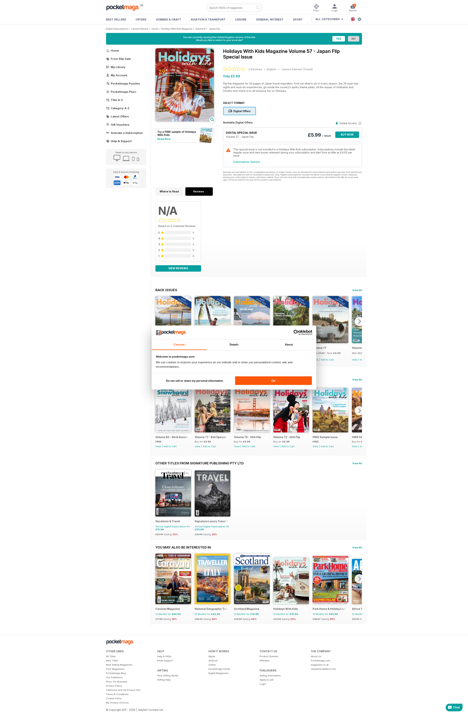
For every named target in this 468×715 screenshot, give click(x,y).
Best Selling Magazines (119, 664)
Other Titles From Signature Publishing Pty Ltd (199, 463)
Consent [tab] (179, 344)
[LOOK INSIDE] (184, 120)
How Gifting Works (167, 675)
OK (273, 380)
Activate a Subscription (127, 133)
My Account (119, 75)
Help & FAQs (164, 656)
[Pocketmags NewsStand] (124, 7)
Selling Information (270, 675)
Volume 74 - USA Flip (247, 437)
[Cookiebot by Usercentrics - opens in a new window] (296, 332)
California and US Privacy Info (123, 689)
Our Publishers (114, 677)
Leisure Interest (139, 28)
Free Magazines (115, 668)
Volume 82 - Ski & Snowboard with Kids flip (172, 437)
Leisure (240, 19)
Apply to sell (266, 679)
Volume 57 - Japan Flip (207, 28)
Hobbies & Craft (168, 19)
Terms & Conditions (117, 694)
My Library (118, 67)
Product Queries (269, 656)
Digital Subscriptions (117, 28)
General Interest (270, 19)
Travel (154, 28)
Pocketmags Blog (116, 673)
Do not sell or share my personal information (194, 380)
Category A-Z (120, 108)
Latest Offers (120, 116)
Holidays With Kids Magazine (176, 28)
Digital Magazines (218, 673)
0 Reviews (255, 69)
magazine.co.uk (320, 664)
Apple (211, 656)
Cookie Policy (114, 698)
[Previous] (158, 321)
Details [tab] (234, 344)
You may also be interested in (183, 547)
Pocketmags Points (219, 668)
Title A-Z (117, 100)
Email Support (165, 660)
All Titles (111, 656)
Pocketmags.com (320, 660)
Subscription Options (246, 161)
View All (357, 290)
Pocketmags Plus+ (124, 91)
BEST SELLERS (116, 19)
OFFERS (141, 19)
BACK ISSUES (166, 290)
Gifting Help (164, 679)
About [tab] (289, 344)
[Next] (359, 321)
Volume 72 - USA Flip (286, 437)
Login (263, 683)
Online (212, 664)
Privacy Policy (114, 685)
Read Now (164, 138)
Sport (298, 19)
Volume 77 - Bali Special (210, 437)
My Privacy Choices (117, 702)
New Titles (112, 660)
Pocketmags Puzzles (125, 83)
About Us (316, 656)
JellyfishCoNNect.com (323, 668)
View (355, 359)
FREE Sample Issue (325, 437)
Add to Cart (327, 359)
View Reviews (178, 268)
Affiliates (264, 660)
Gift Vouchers (120, 124)
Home (115, 50)
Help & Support (121, 141)
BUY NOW (347, 134)
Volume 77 (319, 347)
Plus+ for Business (116, 681)
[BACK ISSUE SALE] (330, 342)
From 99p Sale (121, 59)
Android (212, 660)
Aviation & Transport (208, 19)
